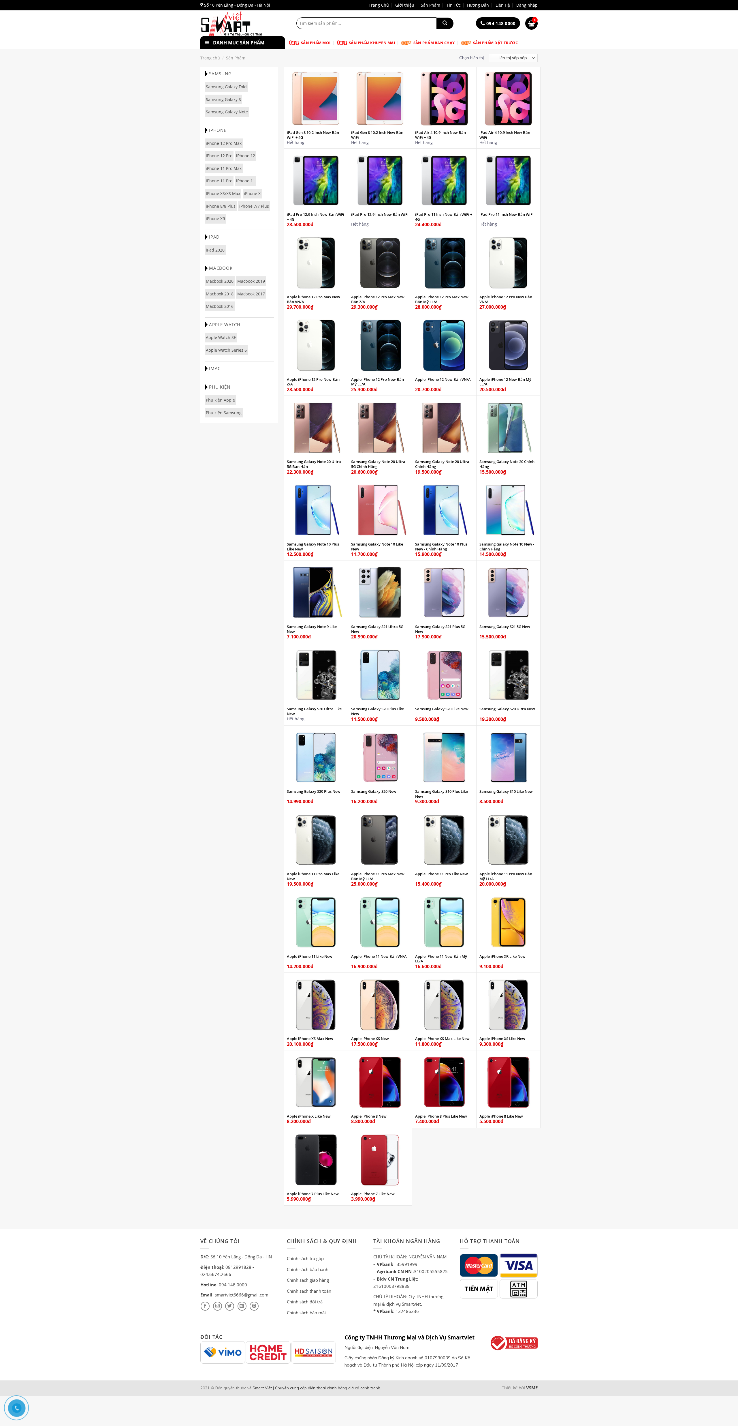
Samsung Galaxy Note (227, 112)
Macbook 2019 (251, 281)
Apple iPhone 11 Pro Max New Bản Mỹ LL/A (377, 876)
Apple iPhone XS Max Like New (442, 1038)
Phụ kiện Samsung (224, 412)
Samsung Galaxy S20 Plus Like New (377, 711)
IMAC (215, 368)
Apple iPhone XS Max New (310, 1038)
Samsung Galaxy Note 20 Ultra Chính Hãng (442, 464)
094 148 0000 (233, 1285)
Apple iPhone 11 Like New (309, 956)
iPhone (217, 130)
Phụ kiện (219, 387)
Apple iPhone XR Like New (502, 956)
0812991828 (238, 1267)
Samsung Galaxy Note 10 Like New (377, 547)
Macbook (221, 268)
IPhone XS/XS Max (223, 193)
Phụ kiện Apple (220, 400)
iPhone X (252, 193)
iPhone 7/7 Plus (254, 206)
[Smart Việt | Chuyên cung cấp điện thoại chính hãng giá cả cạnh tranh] (241, 23)
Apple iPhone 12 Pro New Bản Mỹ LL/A (377, 382)
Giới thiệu (404, 5)
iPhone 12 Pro (219, 155)
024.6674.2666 (215, 1274)
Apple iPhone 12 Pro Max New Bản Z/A (377, 299)
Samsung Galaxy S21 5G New (504, 626)
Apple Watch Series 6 (226, 350)
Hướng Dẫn (478, 5)
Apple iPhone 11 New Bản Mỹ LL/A (441, 959)
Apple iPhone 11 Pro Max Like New (313, 876)
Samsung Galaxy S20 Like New (441, 709)
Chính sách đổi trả (305, 1302)
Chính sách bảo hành (307, 1269)
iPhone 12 (245, 155)
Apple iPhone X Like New (309, 1116)
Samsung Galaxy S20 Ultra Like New (314, 711)
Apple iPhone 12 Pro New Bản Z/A (313, 382)
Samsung (220, 73)
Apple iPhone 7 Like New (373, 1193)
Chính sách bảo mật (306, 1313)
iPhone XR (215, 218)
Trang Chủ (379, 5)
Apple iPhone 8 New (369, 1116)
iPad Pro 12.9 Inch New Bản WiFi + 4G (315, 217)
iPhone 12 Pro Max (224, 143)
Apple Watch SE (221, 337)
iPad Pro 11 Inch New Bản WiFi (506, 214)
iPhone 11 (245, 180)
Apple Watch (224, 324)
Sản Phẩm (430, 5)
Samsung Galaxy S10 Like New (506, 791)
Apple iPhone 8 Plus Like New (441, 1116)
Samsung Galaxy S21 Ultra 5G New (377, 629)
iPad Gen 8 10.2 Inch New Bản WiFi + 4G (313, 135)
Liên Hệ (503, 5)
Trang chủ (210, 58)
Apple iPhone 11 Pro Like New (441, 874)
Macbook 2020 (220, 281)
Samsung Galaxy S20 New (373, 791)
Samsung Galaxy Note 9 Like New (312, 629)
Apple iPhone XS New (370, 1038)
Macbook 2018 (220, 294)
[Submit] (444, 23)
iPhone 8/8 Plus (221, 206)
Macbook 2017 (251, 294)
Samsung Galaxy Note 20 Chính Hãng (506, 464)
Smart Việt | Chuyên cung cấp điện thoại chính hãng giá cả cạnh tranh (316, 1387)
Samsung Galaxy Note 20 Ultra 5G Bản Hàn (314, 464)
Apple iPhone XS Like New (502, 1038)
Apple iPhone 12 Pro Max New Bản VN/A (313, 299)
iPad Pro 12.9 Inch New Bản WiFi (379, 214)
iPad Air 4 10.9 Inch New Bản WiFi (504, 135)
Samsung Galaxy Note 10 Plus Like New (313, 547)
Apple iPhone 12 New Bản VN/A (443, 379)
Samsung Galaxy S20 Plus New (313, 791)
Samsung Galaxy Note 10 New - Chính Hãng (506, 547)
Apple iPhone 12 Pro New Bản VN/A (505, 299)
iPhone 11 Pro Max (224, 168)
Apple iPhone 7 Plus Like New (313, 1193)
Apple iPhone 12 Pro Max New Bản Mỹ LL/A (441, 299)
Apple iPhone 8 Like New (501, 1116)
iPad (214, 237)
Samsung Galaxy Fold (226, 86)
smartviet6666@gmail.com (241, 1295)
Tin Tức (454, 5)
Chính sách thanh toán (309, 1291)
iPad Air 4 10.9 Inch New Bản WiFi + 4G (440, 135)
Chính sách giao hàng (308, 1280)
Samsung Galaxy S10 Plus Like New (441, 794)
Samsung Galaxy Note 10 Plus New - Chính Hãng (441, 547)
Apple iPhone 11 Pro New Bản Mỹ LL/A (505, 876)
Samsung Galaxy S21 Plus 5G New (440, 629)
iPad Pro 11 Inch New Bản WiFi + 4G (443, 217)
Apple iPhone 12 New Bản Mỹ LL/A (505, 382)
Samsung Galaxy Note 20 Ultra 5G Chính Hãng (378, 464)
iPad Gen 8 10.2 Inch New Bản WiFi (377, 135)
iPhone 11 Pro (219, 180)
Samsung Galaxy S (223, 99)
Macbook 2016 (220, 306)
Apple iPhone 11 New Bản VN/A (379, 956)
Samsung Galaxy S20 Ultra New (507, 709)
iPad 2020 (215, 250)
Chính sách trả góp (305, 1258)
